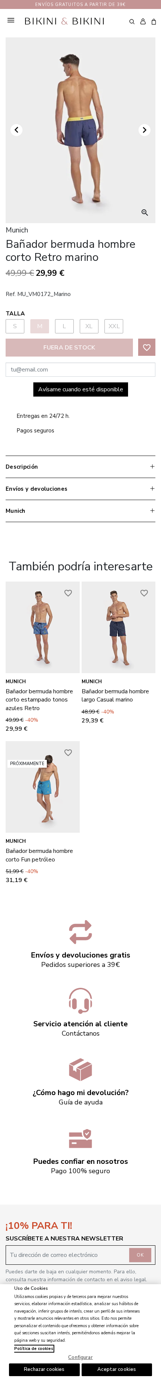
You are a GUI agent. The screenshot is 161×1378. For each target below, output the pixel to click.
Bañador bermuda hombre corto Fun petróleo (39, 855)
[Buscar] (132, 21)
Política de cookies (33, 1348)
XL (89, 326)
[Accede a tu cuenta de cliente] (142, 21)
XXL (114, 326)
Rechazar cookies (44, 1369)
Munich (16, 681)
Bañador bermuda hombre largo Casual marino (115, 695)
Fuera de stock (69, 347)
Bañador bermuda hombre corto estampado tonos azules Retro (39, 699)
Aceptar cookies (116, 1369)
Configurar (80, 1357)
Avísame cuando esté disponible (80, 389)
